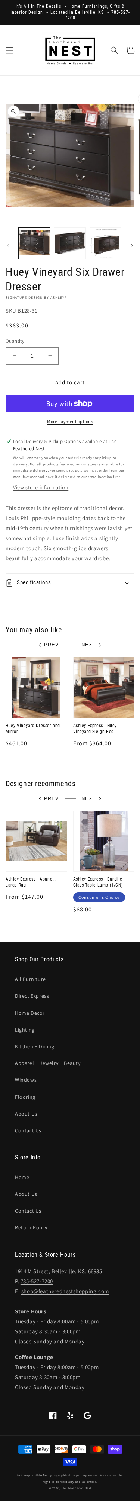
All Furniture (30, 979)
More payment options (70, 421)
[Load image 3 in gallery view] (105, 243)
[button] (9, 50)
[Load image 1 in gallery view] (34, 243)
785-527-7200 (37, 1281)
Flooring (25, 1097)
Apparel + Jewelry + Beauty (48, 1063)
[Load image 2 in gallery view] (69, 243)
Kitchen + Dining (35, 1046)
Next (88, 645)
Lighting (25, 1029)
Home (22, 1177)
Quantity (15, 341)
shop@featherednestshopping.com (65, 1291)
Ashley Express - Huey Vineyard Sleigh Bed (95, 728)
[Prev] (8, 245)
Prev (51, 645)
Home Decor (30, 1013)
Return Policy (31, 1227)
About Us (26, 1113)
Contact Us (28, 1130)
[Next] (132, 245)
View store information (40, 487)
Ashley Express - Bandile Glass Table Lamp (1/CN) (98, 882)
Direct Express (32, 995)
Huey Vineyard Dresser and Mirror (33, 728)
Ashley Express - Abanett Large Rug (31, 882)
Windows (26, 1079)
